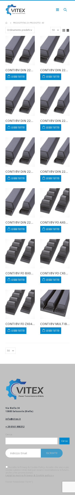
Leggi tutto (18, 76)
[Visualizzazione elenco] (68, 30)
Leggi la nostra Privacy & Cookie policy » (29, 475)
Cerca (8, 434)
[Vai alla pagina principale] (6, 23)
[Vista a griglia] (64, 30)
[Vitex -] (15, 9)
